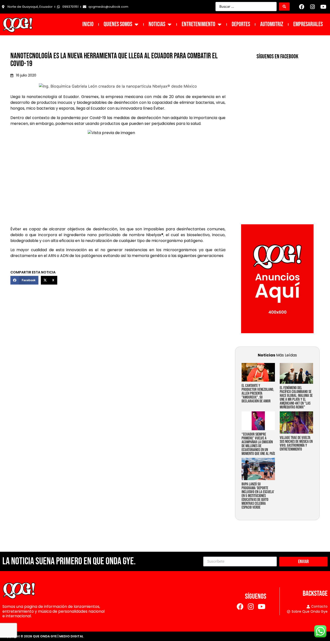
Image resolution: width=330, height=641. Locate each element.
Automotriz (271, 24)
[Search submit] (284, 6)
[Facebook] (302, 7)
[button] (24, 280)
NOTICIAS (157, 24)
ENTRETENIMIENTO (198, 24)
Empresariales (308, 24)
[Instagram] (312, 7)
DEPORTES (241, 24)
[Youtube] (323, 7)
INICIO (87, 24)
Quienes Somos (118, 24)
